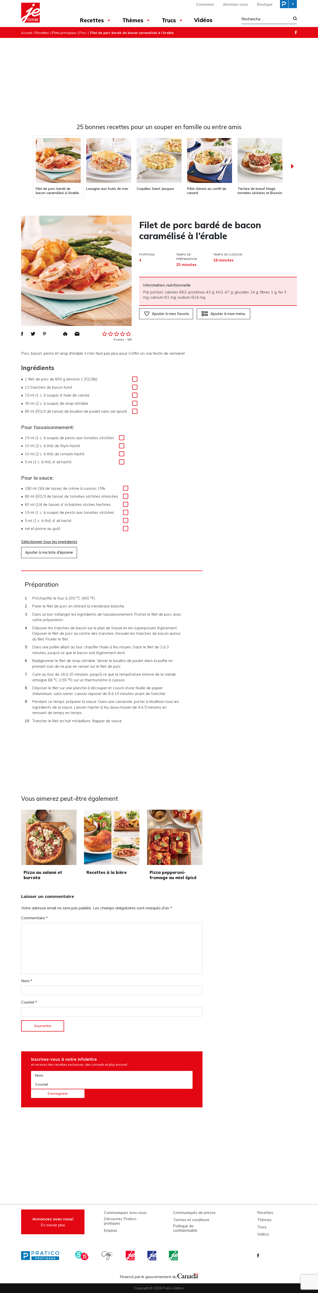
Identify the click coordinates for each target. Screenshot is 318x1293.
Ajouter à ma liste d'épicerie (49, 552)
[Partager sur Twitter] (33, 334)
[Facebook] (296, 32)
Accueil (26, 33)
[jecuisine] (131, 1256)
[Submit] (293, 19)
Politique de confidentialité (185, 1228)
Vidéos (203, 20)
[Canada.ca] (187, 1275)
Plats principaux (64, 33)
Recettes (92, 20)
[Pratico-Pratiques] (42, 1256)
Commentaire (34, 917)
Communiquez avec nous (125, 1212)
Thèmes (132, 20)
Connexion (205, 4)
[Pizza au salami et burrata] (49, 837)
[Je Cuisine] (43, 13)
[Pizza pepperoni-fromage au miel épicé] (174, 837)
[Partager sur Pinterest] (44, 334)
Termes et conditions (191, 1220)
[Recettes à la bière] (111, 837)
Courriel (29, 1002)
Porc (82, 33)
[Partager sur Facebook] (22, 334)
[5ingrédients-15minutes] (82, 1256)
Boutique (265, 4)
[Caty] (108, 1256)
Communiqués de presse (194, 1212)
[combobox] (265, 19)
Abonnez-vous (235, 4)
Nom (26, 980)
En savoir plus (53, 1221)
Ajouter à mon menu (227, 313)
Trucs (169, 20)
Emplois (110, 1230)
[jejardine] (174, 1256)
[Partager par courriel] (77, 334)
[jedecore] (152, 1256)
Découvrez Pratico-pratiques (120, 1221)
